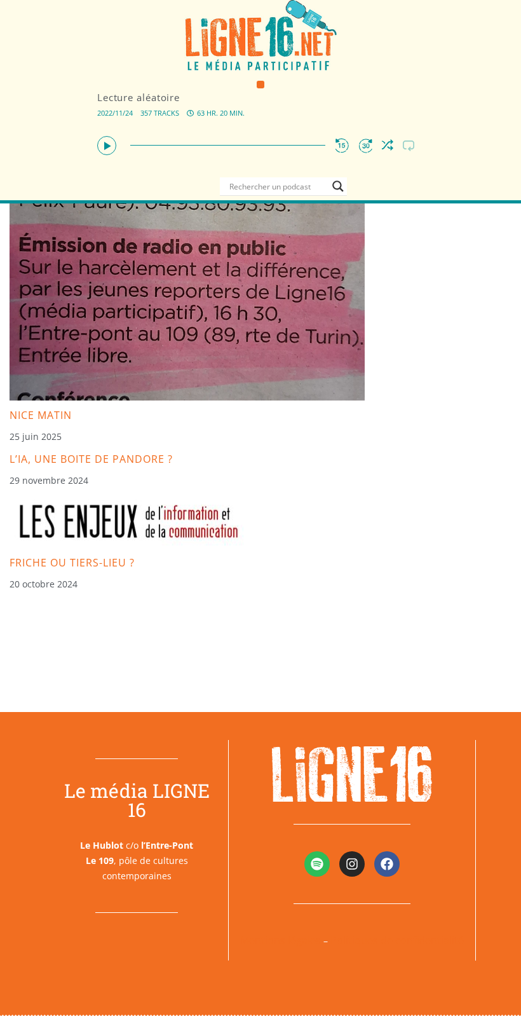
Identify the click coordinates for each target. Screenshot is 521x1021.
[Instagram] (352, 864)
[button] (261, 85)
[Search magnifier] (338, 186)
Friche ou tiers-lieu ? (72, 563)
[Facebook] (387, 864)
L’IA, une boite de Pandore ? (91, 459)
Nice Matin (41, 415)
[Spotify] (317, 864)
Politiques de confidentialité (397, 940)
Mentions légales (280, 940)
